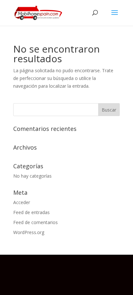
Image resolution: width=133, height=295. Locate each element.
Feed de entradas (31, 212)
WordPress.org (28, 232)
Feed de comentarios (35, 222)
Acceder (21, 202)
